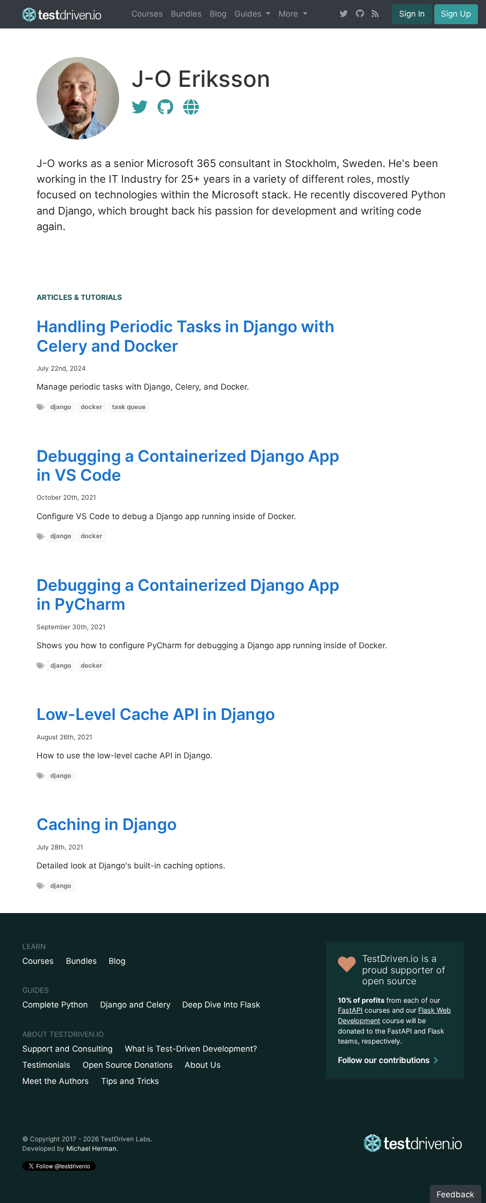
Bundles (186, 14)
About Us (203, 1065)
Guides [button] (249, 14)
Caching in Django (107, 824)
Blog (218, 14)
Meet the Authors (55, 1081)
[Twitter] (139, 107)
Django (60, 406)
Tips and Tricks (130, 1081)
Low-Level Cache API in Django (156, 714)
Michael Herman (91, 1148)
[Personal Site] (191, 107)
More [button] (289, 14)
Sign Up (456, 14)
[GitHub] (165, 107)
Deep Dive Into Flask (221, 1004)
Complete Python (55, 1004)
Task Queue (129, 406)
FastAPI (350, 1010)
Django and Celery (135, 1004)
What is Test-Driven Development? (191, 1049)
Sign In (412, 14)
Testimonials (46, 1065)
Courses (147, 14)
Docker (91, 406)
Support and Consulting (67, 1049)
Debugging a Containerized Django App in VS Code (188, 465)
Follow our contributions (384, 1060)
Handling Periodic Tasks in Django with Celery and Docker (186, 336)
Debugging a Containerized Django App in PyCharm (188, 594)
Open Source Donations (128, 1065)
